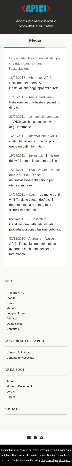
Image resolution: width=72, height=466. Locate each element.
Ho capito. (64, 460)
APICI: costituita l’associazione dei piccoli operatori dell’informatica (34, 141)
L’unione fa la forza (19, 352)
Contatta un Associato (20, 357)
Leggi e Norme (16, 313)
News (10, 303)
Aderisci (12, 318)
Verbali (11, 391)
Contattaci (13, 328)
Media (35, 40)
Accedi (11, 381)
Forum (11, 396)
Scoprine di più (49, 460)
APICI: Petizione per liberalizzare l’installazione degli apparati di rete (34, 83)
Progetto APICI (16, 292)
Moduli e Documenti (19, 386)
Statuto (11, 297)
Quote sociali (15, 323)
